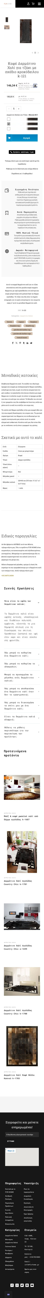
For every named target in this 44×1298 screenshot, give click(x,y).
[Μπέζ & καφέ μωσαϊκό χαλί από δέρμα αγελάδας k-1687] (22, 787)
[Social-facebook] (12, 1285)
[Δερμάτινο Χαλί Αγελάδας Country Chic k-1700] (22, 981)
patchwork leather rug (22, 330)
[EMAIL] (22, 1134)
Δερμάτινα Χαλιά (26, 316)
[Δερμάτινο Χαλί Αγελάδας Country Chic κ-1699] (22, 916)
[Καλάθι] (33, 3)
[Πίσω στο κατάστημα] (35, 53)
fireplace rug (15, 326)
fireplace (33, 322)
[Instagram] (17, 1285)
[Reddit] (31, 343)
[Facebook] (13, 343)
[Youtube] (32, 1285)
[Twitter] (16, 343)
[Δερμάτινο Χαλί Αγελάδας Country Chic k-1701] (22, 852)
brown (9, 322)
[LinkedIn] (27, 343)
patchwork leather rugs (22, 334)
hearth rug (30, 326)
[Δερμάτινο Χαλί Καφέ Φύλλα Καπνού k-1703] (22, 1046)
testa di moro (22, 337)
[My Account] (28, 3)
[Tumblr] (24, 343)
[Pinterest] (20, 343)
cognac (21, 322)
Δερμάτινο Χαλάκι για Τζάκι (17, 115)
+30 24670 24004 (7, 575)
